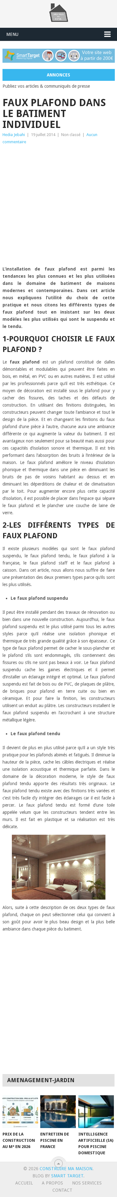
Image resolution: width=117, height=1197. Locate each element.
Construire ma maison (66, 1168)
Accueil (24, 1182)
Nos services (87, 1182)
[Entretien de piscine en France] (58, 1111)
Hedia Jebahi (13, 134)
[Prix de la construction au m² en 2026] (20, 1111)
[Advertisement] (58, 207)
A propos (52, 1182)
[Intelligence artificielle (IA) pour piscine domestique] (96, 1111)
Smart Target (67, 1175)
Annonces (58, 74)
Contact (62, 1190)
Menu (12, 34)
